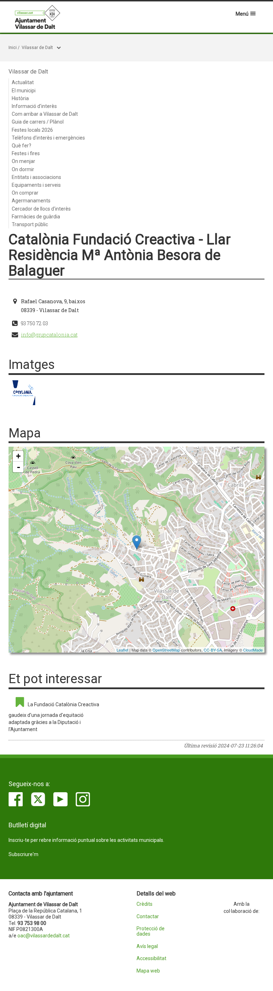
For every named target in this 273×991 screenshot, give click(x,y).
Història (20, 98)
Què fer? (21, 145)
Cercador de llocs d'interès (41, 209)
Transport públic (30, 224)
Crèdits (144, 904)
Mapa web (148, 971)
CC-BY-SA (213, 650)
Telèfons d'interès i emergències (48, 138)
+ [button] (18, 456)
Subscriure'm (23, 854)
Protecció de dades (150, 931)
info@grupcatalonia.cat (49, 334)
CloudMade (253, 650)
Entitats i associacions (36, 177)
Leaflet (122, 650)
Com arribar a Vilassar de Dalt (45, 114)
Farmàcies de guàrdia (36, 216)
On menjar (23, 161)
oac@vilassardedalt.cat (43, 935)
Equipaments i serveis (36, 185)
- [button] (18, 467)
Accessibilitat (151, 958)
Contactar (147, 916)
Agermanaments (31, 200)
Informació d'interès (34, 106)
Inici (13, 47)
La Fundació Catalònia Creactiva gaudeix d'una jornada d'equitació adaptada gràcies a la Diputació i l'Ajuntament (54, 717)
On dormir (23, 169)
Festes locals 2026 (32, 130)
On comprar (25, 193)
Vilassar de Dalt (37, 47)
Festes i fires (26, 153)
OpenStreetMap (166, 650)
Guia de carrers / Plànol (38, 122)
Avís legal (147, 946)
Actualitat (23, 82)
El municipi (24, 90)
